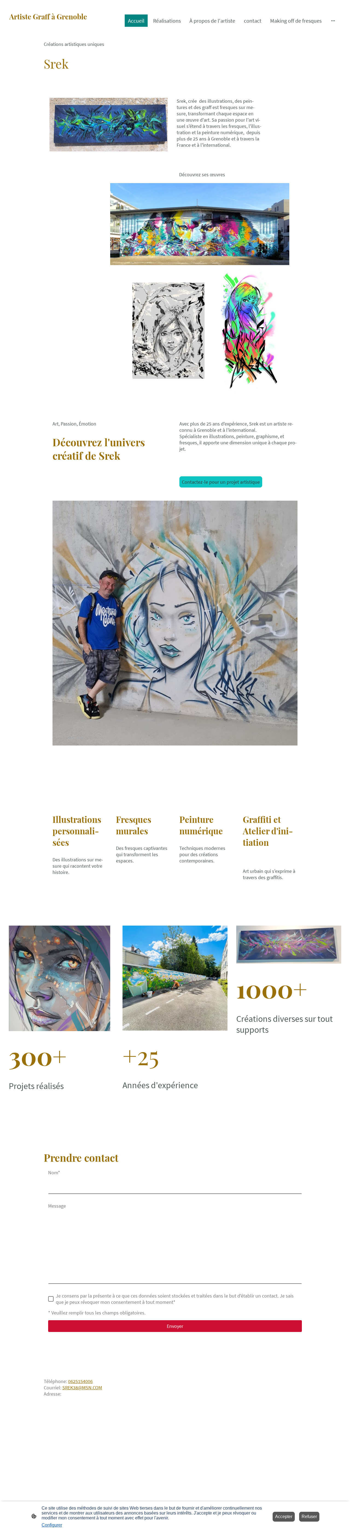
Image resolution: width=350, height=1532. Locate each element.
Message (57, 1206)
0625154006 (80, 1381)
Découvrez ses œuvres (202, 174)
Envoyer (175, 1326)
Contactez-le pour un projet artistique (221, 482)
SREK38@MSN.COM (82, 1387)
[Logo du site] (61, 33)
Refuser (309, 1516)
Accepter (283, 1516)
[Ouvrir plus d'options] (333, 21)
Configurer (52, 1525)
